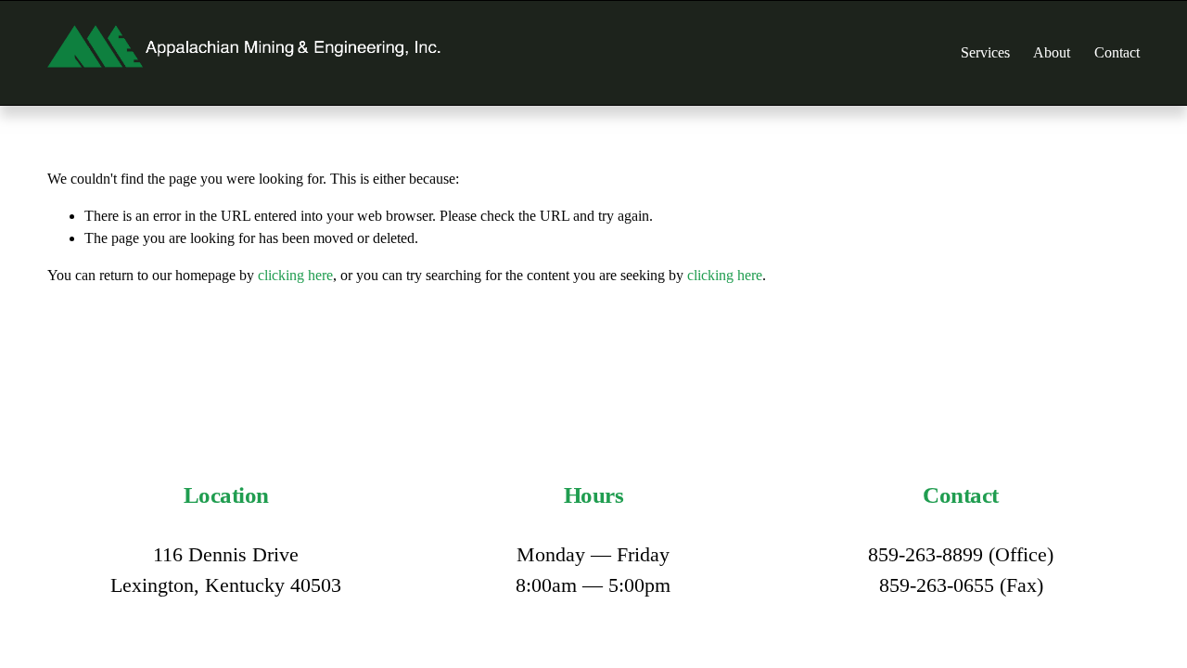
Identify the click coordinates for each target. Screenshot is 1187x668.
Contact (1117, 52)
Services (985, 52)
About (1051, 52)
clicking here (295, 275)
